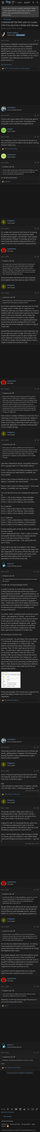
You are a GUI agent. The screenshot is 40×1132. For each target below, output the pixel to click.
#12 (38, 771)
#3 (38, 137)
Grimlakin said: (7, 167)
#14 (38, 890)
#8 (38, 389)
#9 (38, 440)
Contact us (4, 1124)
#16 (38, 986)
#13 (38, 808)
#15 (38, 927)
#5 (38, 228)
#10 (38, 572)
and (10, 149)
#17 (38, 1053)
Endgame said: (7, 261)
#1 (38, 40)
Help (33, 1124)
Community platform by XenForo (18, 1130)
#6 (38, 257)
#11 (38, 747)
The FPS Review (8, 1121)
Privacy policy (25, 1124)
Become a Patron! (7, 1112)
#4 (38, 162)
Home (3, 1126)
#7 (38, 293)
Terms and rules (15, 1124)
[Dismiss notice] (37, 8)
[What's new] (33, 2)
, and (17, 68)
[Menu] (2, 2)
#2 (38, 115)
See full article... (7, 64)
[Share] (35, 40)
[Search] (37, 2)
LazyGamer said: (7, 297)
